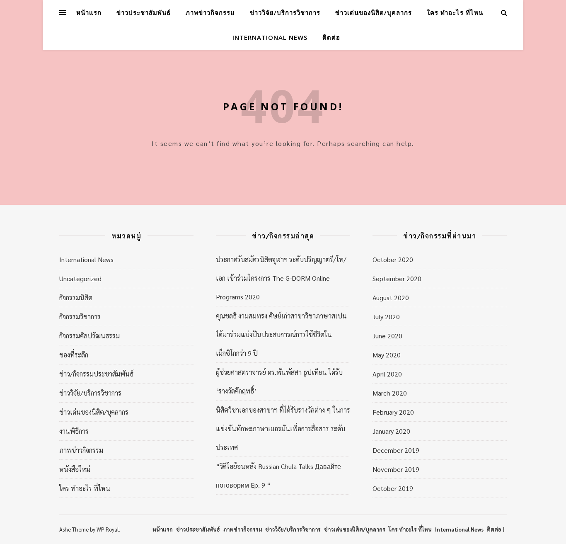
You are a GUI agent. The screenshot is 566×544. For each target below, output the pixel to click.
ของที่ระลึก (73, 354)
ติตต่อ (494, 529)
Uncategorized (80, 278)
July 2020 (386, 316)
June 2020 (387, 335)
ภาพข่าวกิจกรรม (210, 12)
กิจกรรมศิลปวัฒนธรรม (89, 335)
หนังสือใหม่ (74, 469)
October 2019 (392, 488)
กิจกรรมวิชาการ (80, 316)
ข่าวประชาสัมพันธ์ (143, 12)
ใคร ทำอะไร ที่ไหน (455, 12)
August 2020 (390, 297)
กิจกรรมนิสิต (75, 297)
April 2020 (387, 373)
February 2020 (393, 412)
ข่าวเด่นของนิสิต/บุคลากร (373, 12)
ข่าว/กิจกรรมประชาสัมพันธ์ (96, 373)
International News (269, 37)
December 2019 (395, 450)
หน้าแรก (89, 12)
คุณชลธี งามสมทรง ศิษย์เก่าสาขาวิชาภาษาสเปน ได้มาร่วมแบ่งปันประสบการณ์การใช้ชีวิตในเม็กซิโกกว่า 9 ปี (281, 334)
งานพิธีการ (74, 431)
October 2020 (392, 259)
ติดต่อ (331, 37)
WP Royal (108, 529)
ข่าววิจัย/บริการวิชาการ (285, 12)
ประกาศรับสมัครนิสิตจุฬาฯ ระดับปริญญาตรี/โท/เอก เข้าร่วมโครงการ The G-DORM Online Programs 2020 (281, 278)
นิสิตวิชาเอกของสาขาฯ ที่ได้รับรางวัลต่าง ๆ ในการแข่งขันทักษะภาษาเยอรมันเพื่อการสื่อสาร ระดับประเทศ (283, 429)
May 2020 (386, 354)
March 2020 (389, 393)
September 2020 (396, 278)
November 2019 (395, 469)
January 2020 (391, 431)
